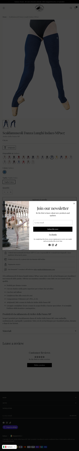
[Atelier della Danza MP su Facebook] (49, 245)
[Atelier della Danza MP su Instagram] (53, 245)
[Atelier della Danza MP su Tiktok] (56, 245)
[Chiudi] (74, 203)
